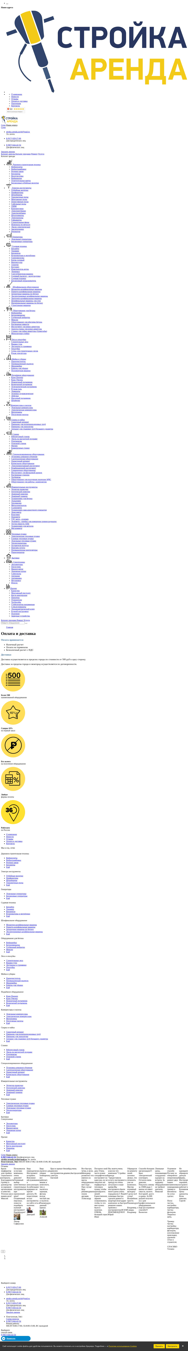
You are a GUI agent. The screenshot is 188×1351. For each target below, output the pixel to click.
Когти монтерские (19, 595)
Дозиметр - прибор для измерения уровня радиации (34, 521)
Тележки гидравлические (22, 393)
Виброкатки (16, 178)
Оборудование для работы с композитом (29, 482)
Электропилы (17, 218)
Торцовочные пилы (19, 197)
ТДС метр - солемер (20, 519)
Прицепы (15, 598)
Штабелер (15, 400)
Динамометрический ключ (23, 609)
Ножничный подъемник (21, 382)
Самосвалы (16, 574)
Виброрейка (16, 313)
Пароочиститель (18, 361)
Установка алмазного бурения (24, 456)
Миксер (14, 320)
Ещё (8, 867)
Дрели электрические (20, 227)
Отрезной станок (18, 443)
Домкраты (15, 391)
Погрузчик (16, 567)
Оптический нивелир (20, 492)
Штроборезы (16, 195)
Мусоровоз (16, 580)
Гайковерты (16, 220)
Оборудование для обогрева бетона (26, 322)
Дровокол (15, 271)
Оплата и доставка (19, 101)
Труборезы (16, 477)
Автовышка (16, 578)
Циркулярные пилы (20, 202)
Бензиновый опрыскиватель (23, 281)
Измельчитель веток (20, 269)
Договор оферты (8, 1279)
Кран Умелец (17, 380)
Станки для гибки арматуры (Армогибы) (29, 331)
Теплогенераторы (19, 543)
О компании (16, 94)
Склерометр (16, 508)
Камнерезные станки (20, 448)
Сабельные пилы (18, 204)
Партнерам (16, 103)
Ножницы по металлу (20, 225)
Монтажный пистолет (21, 593)
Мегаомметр (16, 528)
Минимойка (16, 366)
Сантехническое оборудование (24, 459)
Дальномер (16, 501)
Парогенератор (17, 552)
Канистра (15, 591)
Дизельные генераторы (21, 239)
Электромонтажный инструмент (25, 466)
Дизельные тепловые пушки (23, 541)
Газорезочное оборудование (23, 470)
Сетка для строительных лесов (24, 351)
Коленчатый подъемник (21, 384)
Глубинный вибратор (20, 317)
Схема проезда (12, 1319)
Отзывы (14, 99)
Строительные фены (20, 222)
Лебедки (15, 396)
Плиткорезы (16, 441)
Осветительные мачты (21, 181)
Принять (159, 1346)
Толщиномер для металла (22, 526)
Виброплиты (17, 167)
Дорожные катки (18, 571)
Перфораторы (17, 192)
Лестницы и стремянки (21, 346)
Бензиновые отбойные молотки (25, 183)
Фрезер (14, 446)
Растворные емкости (20, 324)
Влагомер (15, 514)
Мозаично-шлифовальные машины (26, 289)
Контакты (15, 106)
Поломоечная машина (20, 371)
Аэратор (15, 265)
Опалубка (15, 349)
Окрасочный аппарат (20, 461)
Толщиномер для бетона (21, 498)
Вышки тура (16, 344)
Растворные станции (20, 475)
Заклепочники (17, 229)
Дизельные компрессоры (22, 408)
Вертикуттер (16, 262)
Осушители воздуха (20, 545)
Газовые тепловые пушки (22, 538)
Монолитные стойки (20, 333)
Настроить (172, 1346)
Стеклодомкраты (18, 607)
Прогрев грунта (18, 548)
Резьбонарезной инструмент (23, 468)
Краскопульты (17, 208)
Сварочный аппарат (20, 422)
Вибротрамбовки (18, 169)
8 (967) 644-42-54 (13, 145)
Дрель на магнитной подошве (24, 439)
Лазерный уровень (19, 496)
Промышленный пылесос (22, 364)
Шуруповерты (17, 215)
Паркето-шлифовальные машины (25, 291)
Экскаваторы (17, 564)
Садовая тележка (18, 278)
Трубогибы (16, 602)
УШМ (13, 206)
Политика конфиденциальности (15, 1266)
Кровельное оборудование (22, 463)
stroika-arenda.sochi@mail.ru (18, 132)
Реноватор (15, 231)
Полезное (15, 614)
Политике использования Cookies (123, 1346)
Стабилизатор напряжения (23, 604)
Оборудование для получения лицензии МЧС (31, 479)
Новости (15, 97)
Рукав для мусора (18, 353)
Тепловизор (16, 503)
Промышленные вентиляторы (24, 550)
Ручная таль (16, 389)
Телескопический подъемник (24, 387)
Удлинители (16, 600)
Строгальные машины (21, 305)
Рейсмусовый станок (20, 436)
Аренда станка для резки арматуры (26, 329)
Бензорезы (15, 174)
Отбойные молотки (19, 190)
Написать (11, 1338)
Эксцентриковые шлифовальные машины (29, 296)
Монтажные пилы (19, 199)
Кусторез (15, 267)
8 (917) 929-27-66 (13, 138)
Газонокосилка (17, 258)
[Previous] (2, 1251)
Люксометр (16, 512)
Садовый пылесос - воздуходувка (25, 276)
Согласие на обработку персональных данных (21, 1270)
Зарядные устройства (20, 616)
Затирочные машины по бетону (25, 294)
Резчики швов (17, 171)
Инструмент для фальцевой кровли (26, 473)
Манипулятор (17, 569)
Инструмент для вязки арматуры (25, 327)
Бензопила (15, 253)
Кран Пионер (17, 377)
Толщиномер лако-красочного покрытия (29, 510)
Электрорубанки (18, 211)
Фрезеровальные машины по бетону (27, 303)
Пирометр (15, 517)
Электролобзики (18, 213)
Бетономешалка (18, 315)
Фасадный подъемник (21, 398)
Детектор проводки (19, 489)
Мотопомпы (16, 412)
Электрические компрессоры (24, 410)
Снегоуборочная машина (22, 274)
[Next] (4, 1251)
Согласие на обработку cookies (14, 1274)
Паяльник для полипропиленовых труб (28, 424)
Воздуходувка (17, 176)
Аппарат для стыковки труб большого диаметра (32, 429)
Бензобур (15, 249)
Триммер (15, 251)
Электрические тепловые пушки (25, 536)
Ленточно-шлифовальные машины (26, 298)
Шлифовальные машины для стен (26, 301)
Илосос (14, 583)
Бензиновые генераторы (21, 241)
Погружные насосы (19, 414)
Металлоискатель (18, 505)
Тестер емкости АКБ (20, 524)
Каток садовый (17, 260)
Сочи (3, 125)
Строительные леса (19, 342)
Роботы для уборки (19, 368)
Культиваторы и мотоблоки (23, 255)
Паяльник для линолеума (22, 427)
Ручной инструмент (20, 611)
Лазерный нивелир (19, 494)
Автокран (15, 576)
